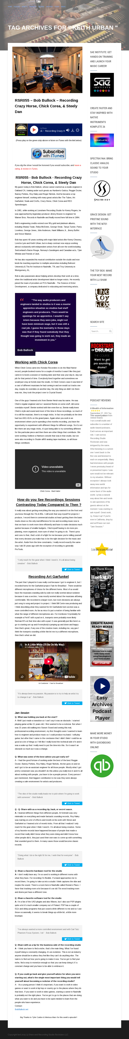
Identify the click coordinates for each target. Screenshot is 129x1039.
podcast (17, 7)
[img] (77, 130)
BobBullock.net (21, 1009)
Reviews (41, 7)
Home (10, 7)
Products (33, 7)
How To (24, 7)
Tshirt (57, 7)
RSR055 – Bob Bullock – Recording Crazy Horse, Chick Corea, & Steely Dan (46, 106)
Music (63, 7)
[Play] (35, 130)
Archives (49, 7)
